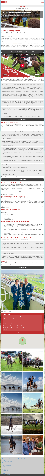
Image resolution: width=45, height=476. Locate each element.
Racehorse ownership (6, 458)
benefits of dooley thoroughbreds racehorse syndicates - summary (17, 327)
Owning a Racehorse (7, 465)
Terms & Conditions (28, 458)
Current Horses (6, 470)
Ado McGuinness (6, 474)
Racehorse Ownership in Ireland (18, 206)
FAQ (4, 466)
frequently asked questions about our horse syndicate (14, 325)
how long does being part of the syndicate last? (13, 321)
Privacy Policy (21, 458)
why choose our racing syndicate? (10, 318)
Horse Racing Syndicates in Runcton (10, 464)
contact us (5, 329)
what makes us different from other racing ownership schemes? (16, 316)
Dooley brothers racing (6, 460)
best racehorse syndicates (8, 323)
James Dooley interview (7, 461)
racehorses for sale (14, 43)
